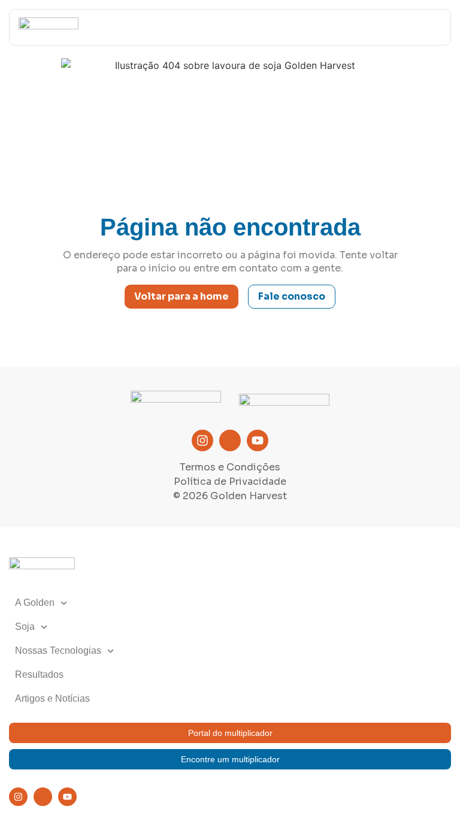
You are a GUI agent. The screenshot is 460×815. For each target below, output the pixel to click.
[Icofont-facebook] (230, 440)
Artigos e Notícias (52, 698)
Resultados (39, 674)
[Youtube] (257, 440)
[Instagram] (202, 440)
